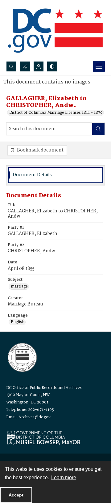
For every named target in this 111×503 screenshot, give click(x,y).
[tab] (55, 175)
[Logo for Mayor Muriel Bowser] (43, 437)
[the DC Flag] (55, 30)
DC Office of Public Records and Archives (44, 388)
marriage (19, 286)
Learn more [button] (63, 477)
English (17, 322)
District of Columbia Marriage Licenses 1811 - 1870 (56, 113)
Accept (16, 494)
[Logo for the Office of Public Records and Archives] (21, 356)
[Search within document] (98, 129)
